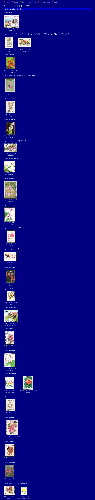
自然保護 (10, 201)
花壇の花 (28, 392)
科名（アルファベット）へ (29, 2)
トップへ (7, 2)
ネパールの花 (9, 224)
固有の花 (10, 285)
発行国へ (16, 2)
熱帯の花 (10, 155)
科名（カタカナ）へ (44, 2)
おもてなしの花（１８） (24, 498)
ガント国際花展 (10, 392)
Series (9, 51)
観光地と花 (12, 30)
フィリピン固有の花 (10, 72)
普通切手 (11, 245)
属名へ (55, 2)
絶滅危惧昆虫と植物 (10, 325)
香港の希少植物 (9, 174)
